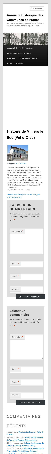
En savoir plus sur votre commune (19, 53)
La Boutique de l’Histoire (28, 58)
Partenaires (11, 58)
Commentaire (17, 231)
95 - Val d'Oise (21, 164)
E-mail (15, 276)
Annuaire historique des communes (20, 48)
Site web (15, 289)
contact (9, 63)
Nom (15, 263)
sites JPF (19, 63)
